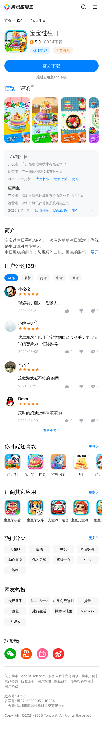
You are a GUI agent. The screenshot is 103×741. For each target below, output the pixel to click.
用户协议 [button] (11, 686)
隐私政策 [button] (61, 179)
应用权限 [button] (42, 179)
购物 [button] (15, 570)
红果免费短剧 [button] (63, 601)
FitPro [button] (15, 621)
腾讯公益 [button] (11, 681)
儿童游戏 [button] (63, 50)
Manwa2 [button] (88, 611)
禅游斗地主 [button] (63, 611)
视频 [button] (39, 549)
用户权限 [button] (44, 681)
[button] (19, 7)
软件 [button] (20, 20)
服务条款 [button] (55, 676)
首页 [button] (7, 20)
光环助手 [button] (15, 601)
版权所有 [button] (28, 681)
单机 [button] (63, 549)
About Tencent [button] (33, 676)
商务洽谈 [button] (72, 676)
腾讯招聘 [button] (88, 676)
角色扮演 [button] (87, 549)
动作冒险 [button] (15, 559)
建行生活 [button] (39, 611)
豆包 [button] (15, 611)
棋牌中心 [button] (63, 559)
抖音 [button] (87, 601)
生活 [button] (87, 559)
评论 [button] (25, 88)
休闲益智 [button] (40, 50)
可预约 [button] (15, 549)
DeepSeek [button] (39, 601)
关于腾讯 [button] (11, 676)
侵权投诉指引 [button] (81, 681)
